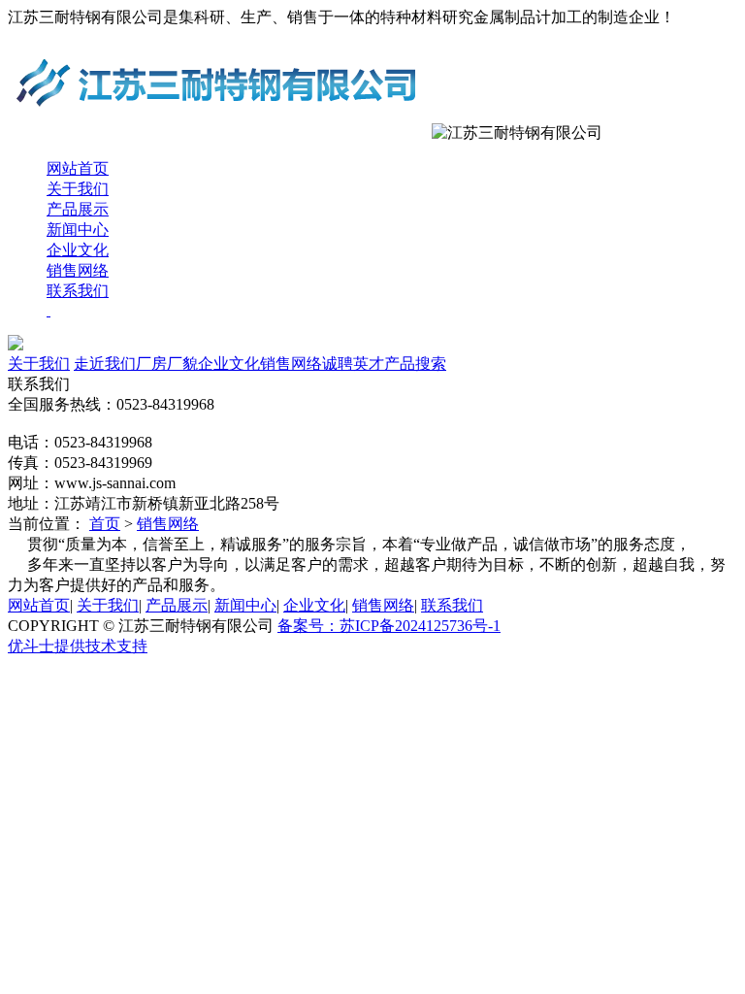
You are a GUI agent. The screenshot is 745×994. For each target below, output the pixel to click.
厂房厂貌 (167, 363)
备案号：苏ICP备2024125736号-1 (389, 625)
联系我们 (78, 290)
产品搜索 (415, 363)
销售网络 (78, 270)
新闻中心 (78, 229)
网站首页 (78, 168)
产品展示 (78, 209)
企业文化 (78, 250)
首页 (104, 523)
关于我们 (78, 189)
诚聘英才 (353, 363)
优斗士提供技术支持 (77, 646)
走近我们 (105, 363)
